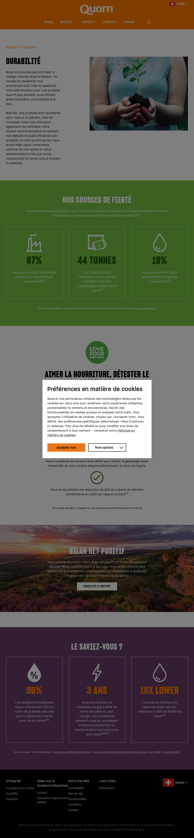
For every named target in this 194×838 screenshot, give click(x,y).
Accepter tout (66, 447)
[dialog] (97, 419)
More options (104, 447)
